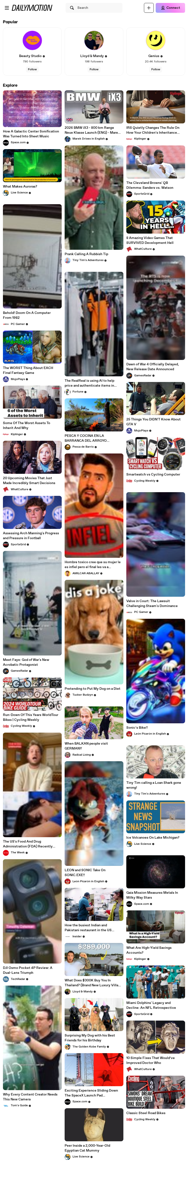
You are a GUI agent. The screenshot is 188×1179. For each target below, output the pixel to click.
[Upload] (149, 8)
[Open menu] (7, 8)
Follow (32, 69)
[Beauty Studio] (32, 40)
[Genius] (155, 40)
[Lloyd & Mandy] (94, 40)
